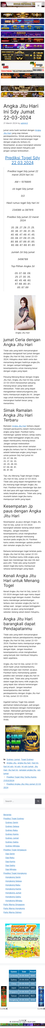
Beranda (7, 815)
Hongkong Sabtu (13, 897)
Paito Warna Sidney (12, 912)
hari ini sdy (8, 766)
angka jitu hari (24, 763)
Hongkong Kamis (13, 889)
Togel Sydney (27, 759)
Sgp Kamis (10, 861)
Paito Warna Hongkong (14, 908)
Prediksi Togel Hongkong (15, 873)
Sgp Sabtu (10, 865)
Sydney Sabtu (11, 842)
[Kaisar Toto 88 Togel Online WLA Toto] (3, 1006)
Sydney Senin (11, 822)
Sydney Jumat (13, 759)
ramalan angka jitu (27, 770)
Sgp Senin (10, 854)
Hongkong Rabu (12, 885)
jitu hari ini (13, 770)
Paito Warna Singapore (14, 904)
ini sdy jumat (27, 766)
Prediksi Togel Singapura (14, 850)
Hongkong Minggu (13, 900)
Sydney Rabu (11, 830)
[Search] (38, 801)
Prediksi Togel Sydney (13, 818)
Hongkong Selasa (13, 881)
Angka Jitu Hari (19, 426)
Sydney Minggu (12, 846)
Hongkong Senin (13, 877)
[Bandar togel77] (22, 957)
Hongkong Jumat (13, 893)
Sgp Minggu (10, 869)
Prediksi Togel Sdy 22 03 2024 (22, 160)
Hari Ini (35, 763)
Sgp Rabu (9, 857)
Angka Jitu (11, 763)
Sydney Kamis (12, 834)
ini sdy (17, 766)
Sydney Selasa (12, 826)
